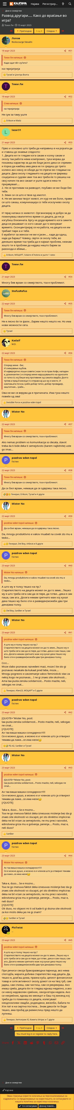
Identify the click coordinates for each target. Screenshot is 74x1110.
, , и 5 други (24, 690)
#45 (70, 940)
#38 (70, 470)
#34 (70, 276)
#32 (70, 96)
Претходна (25, 31)
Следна (51, 31)
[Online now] (8, 933)
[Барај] (70, 4)
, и (18, 610)
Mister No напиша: (14, 572)
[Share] (65, 51)
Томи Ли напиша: (13, 57)
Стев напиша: (11, 103)
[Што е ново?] (63, 4)
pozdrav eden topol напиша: (19, 522)
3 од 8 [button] (39, 31)
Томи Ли (8, 25)
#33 (70, 142)
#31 (70, 50)
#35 (70, 303)
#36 (70, 353)
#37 (70, 424)
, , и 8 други (26, 543)
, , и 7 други (30, 1019)
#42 (70, 712)
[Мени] (5, 4)
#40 (70, 565)
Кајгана (9, 1090)
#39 (70, 516)
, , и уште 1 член (30, 255)
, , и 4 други (27, 494)
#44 (70, 855)
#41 (70, 632)
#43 (70, 767)
